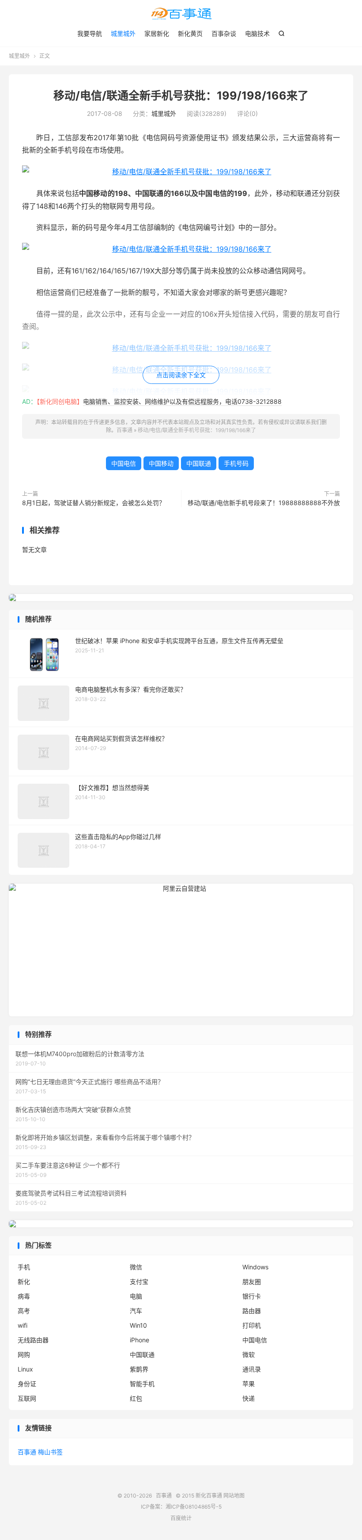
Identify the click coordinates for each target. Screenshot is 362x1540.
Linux (25, 1369)
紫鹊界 (139, 1369)
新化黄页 (190, 33)
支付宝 (139, 1281)
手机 (24, 1267)
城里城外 (123, 33)
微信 (136, 1267)
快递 (248, 1398)
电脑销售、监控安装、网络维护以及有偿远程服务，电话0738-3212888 (182, 401)
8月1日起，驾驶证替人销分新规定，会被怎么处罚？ (93, 502)
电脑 (136, 1296)
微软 (248, 1354)
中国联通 (198, 463)
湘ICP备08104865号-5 (194, 1506)
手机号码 (236, 463)
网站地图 (234, 1495)
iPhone (139, 1340)
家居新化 (156, 33)
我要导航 (89, 33)
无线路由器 (33, 1340)
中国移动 (161, 463)
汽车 (136, 1310)
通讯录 (251, 1369)
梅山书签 (50, 1452)
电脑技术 (257, 33)
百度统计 (181, 1518)
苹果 (248, 1383)
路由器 (251, 1310)
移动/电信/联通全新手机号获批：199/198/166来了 (181, 95)
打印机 (251, 1325)
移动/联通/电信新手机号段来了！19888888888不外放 (264, 502)
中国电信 (123, 463)
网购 (24, 1354)
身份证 (27, 1383)
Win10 (138, 1325)
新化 (24, 1281)
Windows (255, 1267)
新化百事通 (209, 1495)
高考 (24, 1310)
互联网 (27, 1398)
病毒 (24, 1296)
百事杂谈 (223, 33)
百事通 (181, 14)
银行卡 (251, 1296)
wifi (22, 1325)
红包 (136, 1398)
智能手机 (142, 1383)
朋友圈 (251, 1281)
